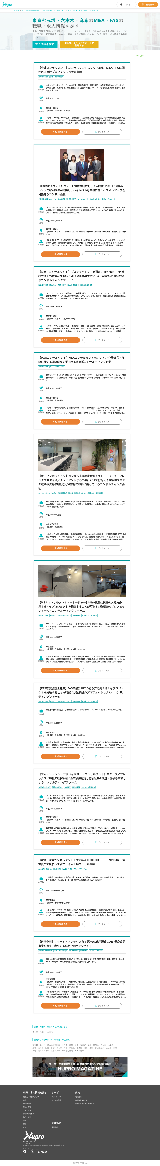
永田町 (42, 1032)
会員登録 (150, 4)
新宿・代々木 (56, 1048)
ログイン (128, 4)
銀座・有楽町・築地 (83, 1045)
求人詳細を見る (61, 132)
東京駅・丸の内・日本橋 (42, 1045)
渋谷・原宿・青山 (91, 1048)
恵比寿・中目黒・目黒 (63, 1045)
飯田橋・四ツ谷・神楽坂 (103, 1045)
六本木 (50, 1032)
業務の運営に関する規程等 (84, 1104)
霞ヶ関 (35, 1032)
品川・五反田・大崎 (108, 1048)
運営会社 (55, 1127)
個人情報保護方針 (81, 1100)
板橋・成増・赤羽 (58, 1051)
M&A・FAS (27, 1107)
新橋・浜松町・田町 (40, 1048)
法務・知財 (27, 1117)
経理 (24, 1100)
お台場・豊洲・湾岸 (75, 1051)
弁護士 (25, 1120)
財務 (24, 1124)
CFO (25, 1127)
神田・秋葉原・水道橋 (73, 1048)
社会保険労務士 (28, 1114)
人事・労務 (27, 1110)
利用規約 (78, 1097)
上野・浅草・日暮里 (40, 1051)
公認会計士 (27, 1104)
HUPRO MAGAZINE (59, 1097)
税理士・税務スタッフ (31, 1097)
